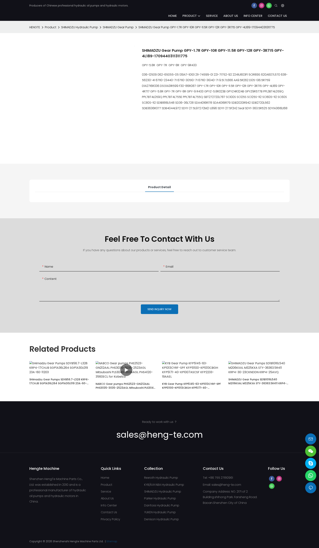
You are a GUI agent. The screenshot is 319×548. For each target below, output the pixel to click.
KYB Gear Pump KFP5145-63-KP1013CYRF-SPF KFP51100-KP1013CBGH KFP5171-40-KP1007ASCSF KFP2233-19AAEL (191, 386)
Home (105, 478)
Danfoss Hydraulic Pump (161, 505)
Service (106, 491)
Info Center (109, 505)
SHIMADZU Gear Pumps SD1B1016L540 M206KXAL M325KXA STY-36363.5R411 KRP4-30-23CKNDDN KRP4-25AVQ (257, 381)
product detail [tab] (159, 187)
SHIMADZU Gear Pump (118, 27)
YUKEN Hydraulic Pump (160, 512)
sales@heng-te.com (226, 485)
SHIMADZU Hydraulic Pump (79, 27)
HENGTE (34, 27)
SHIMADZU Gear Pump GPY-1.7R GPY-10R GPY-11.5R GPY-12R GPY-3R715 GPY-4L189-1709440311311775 (206, 27)
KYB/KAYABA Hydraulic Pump (164, 485)
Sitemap (111, 541)
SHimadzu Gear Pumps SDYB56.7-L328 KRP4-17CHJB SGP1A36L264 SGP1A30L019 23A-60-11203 (59, 381)
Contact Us (109, 512)
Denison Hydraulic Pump (161, 519)
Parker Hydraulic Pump (160, 498)
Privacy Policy (110, 519)
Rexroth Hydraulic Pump (161, 478)
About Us (107, 498)
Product (50, 27)
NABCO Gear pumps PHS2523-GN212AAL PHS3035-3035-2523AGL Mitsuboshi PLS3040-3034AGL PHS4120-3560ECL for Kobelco (126, 386)
